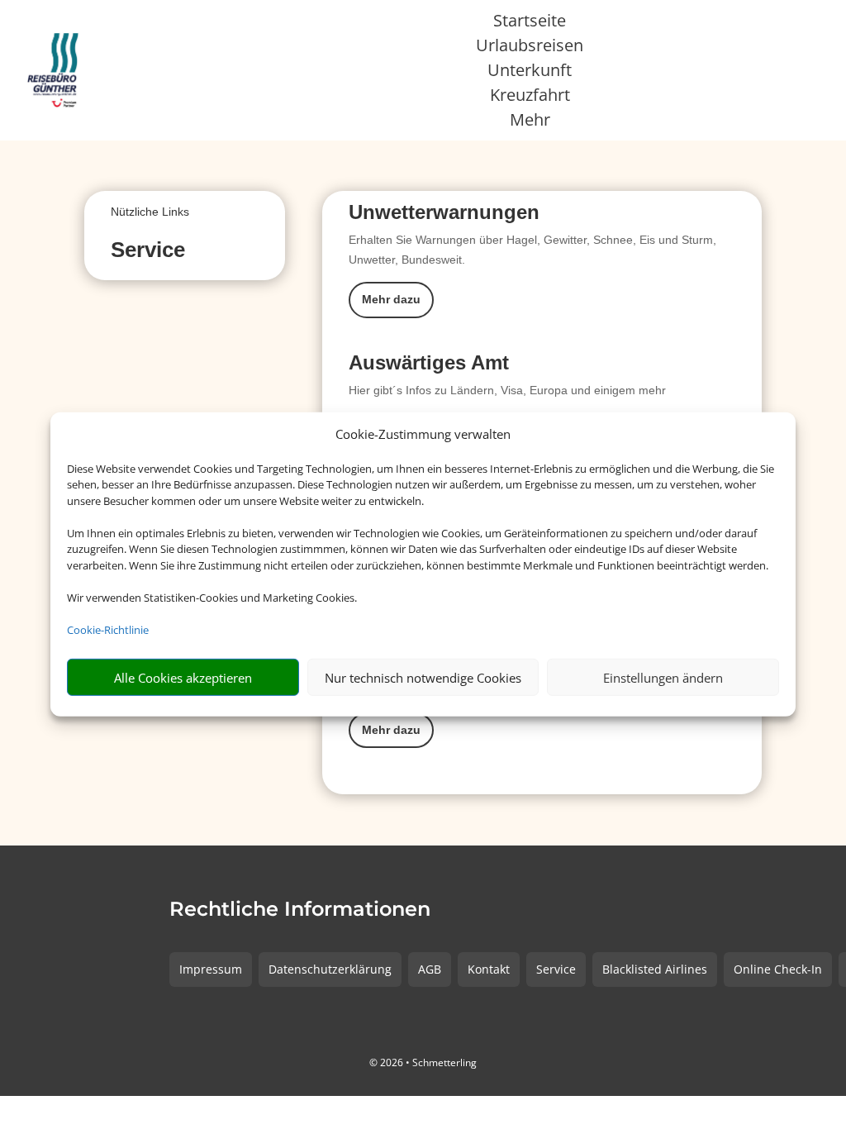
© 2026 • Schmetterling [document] (423, 1062)
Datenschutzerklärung (330, 969)
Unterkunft (529, 72)
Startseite (529, 23)
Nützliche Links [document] (150, 211)
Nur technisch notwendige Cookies (423, 677)
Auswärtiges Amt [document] (429, 363)
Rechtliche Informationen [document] (299, 910)
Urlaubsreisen (529, 48)
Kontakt (489, 969)
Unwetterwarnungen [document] (444, 212)
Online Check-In (778, 969)
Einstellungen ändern (663, 677)
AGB (429, 969)
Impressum (210, 969)
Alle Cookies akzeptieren (183, 677)
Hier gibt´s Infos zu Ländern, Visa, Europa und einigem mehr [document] (507, 390)
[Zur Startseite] (55, 70)
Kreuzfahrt (530, 97)
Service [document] (148, 250)
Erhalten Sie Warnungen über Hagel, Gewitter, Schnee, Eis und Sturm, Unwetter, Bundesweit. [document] (532, 249)
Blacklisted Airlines (654, 969)
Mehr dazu (391, 299)
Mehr (530, 122)
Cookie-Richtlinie (108, 629)
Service (556, 969)
